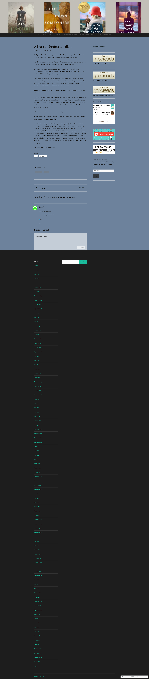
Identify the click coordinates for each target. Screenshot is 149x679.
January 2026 (37, 291)
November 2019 (38, 567)
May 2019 (36, 580)
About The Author (47, 34)
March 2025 (37, 326)
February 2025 (37, 330)
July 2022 (36, 446)
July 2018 (36, 618)
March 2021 (37, 506)
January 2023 (37, 425)
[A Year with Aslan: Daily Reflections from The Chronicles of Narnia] (112, 114)
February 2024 (37, 373)
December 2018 (38, 601)
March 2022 (37, 463)
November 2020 (38, 524)
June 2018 (36, 623)
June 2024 (36, 356)
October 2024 (37, 347)
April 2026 (36, 278)
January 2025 (37, 334)
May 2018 (36, 627)
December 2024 (38, 339)
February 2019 (37, 593)
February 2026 (37, 287)
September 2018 (38, 610)
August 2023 (37, 399)
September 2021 (38, 489)
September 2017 (38, 657)
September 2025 (38, 308)
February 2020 (37, 554)
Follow (96, 176)
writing (47, 172)
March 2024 (37, 369)
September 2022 (38, 442)
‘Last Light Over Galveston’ (104, 34)
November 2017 (38, 648)
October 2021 (37, 485)
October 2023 (37, 390)
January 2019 (37, 597)
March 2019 (37, 588)
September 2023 (38, 394)
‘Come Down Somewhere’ (70, 34)
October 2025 (37, 304)
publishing (38, 172)
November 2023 (38, 386)
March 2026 (37, 283)
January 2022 (37, 472)
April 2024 (36, 364)
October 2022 (37, 438)
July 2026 (36, 265)
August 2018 (37, 614)
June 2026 (36, 270)
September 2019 (38, 575)
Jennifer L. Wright (49, 50)
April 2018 (36, 631)
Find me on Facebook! (99, 46)
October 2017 (37, 653)
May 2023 (36, 407)
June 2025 (36, 313)
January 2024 (37, 377)
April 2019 (36, 584)
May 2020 (36, 541)
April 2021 (36, 502)
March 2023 (37, 416)
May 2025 (36, 317)
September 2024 (38, 351)
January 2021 (37, 515)
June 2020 (36, 537)
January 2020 (37, 558)
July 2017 (36, 666)
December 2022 (38, 429)
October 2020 (37, 528)
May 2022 (36, 455)
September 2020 (38, 532)
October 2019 (37, 571)
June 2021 (36, 493)
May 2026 (36, 274)
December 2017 (38, 644)
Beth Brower (96, 109)
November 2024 (38, 343)
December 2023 (38, 382)
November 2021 (38, 481)
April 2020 (36, 545)
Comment (81, 247)
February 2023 (37, 420)
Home (37, 34)
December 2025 (38, 296)
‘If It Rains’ (58, 34)
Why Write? (83, 188)
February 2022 (37, 468)
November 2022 (38, 433)
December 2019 (38, 562)
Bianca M (41, 207)
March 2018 (37, 635)
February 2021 (37, 511)
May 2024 (36, 360)
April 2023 (36, 412)
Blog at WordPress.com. (40, 676)
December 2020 (38, 519)
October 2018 (37, 605)
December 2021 (38, 476)
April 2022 (36, 459)
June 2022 (36, 450)
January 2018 (37, 640)
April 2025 (36, 321)
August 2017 (37, 661)
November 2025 (38, 300)
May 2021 (36, 498)
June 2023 (36, 403)
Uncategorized (41, 167)
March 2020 (37, 549)
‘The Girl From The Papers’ (86, 34)
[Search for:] (74, 262)
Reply (40, 223)
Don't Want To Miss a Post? (100, 159)
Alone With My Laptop (40, 188)
